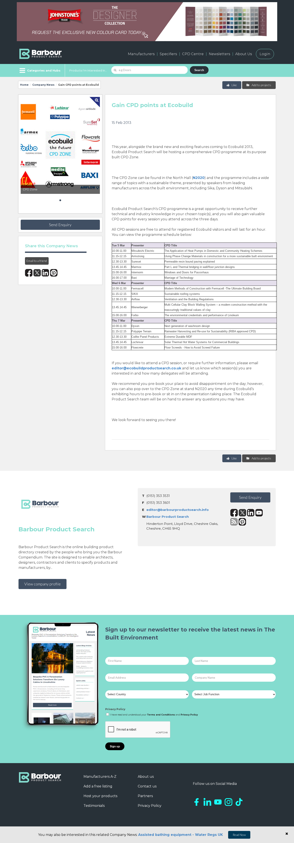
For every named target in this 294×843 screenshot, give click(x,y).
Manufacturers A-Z (100, 777)
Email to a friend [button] (36, 261)
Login (265, 54)
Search (199, 70)
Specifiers (168, 54)
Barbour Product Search (167, 517)
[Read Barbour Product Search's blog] (234, 522)
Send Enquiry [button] (60, 224)
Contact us (147, 786)
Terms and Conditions (161, 714)
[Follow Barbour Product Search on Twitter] (242, 512)
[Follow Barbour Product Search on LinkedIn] (251, 512)
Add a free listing (98, 786)
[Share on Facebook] (28, 273)
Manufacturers (141, 54)
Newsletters (219, 54)
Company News (43, 84)
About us (146, 777)
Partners (145, 796)
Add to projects (261, 85)
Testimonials (94, 806)
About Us (243, 54)
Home (24, 84)
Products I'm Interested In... (88, 70)
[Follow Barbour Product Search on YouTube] (259, 512)
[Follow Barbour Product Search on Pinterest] (242, 522)
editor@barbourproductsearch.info (177, 510)
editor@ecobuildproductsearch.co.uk (146, 368)
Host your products (100, 796)
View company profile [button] (42, 584)
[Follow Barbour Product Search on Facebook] (234, 512)
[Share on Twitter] (37, 273)
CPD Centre (193, 54)
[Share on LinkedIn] (45, 273)
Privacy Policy (115, 709)
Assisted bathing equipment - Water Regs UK (180, 835)
